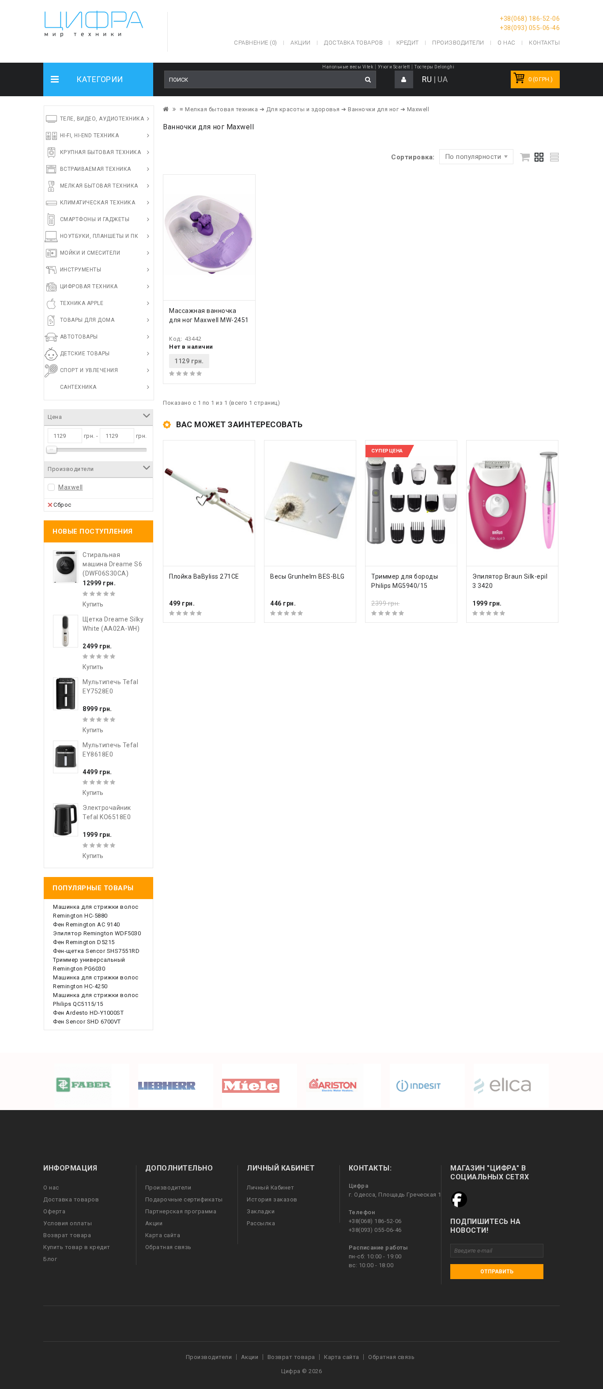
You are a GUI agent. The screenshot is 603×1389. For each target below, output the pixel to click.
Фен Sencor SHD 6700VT (87, 1021)
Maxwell (70, 487)
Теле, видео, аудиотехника (102, 119)
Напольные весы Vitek (347, 66)
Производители (458, 42)
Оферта (54, 1211)
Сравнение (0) (255, 42)
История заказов (272, 1199)
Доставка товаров (71, 1199)
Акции (154, 1223)
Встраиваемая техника (95, 169)
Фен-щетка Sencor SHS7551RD (96, 951)
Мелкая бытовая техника (99, 186)
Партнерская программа (181, 1211)
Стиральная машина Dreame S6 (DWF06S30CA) (112, 564)
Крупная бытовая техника (100, 152)
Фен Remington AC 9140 (86, 924)
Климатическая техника (98, 203)
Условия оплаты (67, 1223)
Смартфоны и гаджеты (95, 219)
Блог (50, 1259)
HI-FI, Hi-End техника (89, 135)
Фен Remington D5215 (84, 942)
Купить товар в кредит (76, 1247)
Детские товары (85, 353)
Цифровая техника (89, 286)
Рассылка (261, 1223)
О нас (51, 1187)
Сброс (62, 504)
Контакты (544, 42)
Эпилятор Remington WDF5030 (97, 933)
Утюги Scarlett (394, 66)
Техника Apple (82, 303)
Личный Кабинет (270, 1187)
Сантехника (78, 387)
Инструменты (81, 270)
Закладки (261, 1211)
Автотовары (79, 337)
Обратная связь (168, 1247)
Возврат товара (67, 1235)
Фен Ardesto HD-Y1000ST (88, 1012)
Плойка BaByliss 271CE (204, 576)
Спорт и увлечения (89, 370)
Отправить (496, 1272)
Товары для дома (87, 320)
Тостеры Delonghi (434, 66)
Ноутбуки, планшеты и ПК (99, 236)
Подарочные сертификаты (184, 1199)
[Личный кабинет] (404, 79)
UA (442, 79)
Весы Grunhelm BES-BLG (307, 576)
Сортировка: (413, 157)
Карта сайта (163, 1235)
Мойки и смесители (90, 253)
